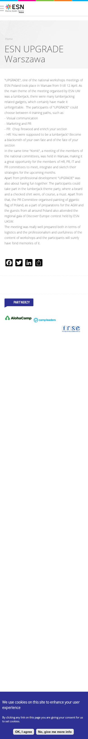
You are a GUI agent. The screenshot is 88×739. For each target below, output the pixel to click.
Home (9, 39)
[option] (18, 318)
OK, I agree (23, 732)
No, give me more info (55, 732)
